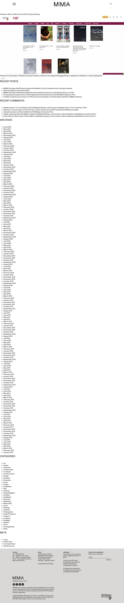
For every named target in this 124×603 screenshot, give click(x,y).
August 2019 (7, 264)
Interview (6, 499)
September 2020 (9, 237)
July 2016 (6, 338)
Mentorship (7, 503)
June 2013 (7, 416)
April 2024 (7, 163)
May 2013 (6, 419)
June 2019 (7, 266)
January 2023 (8, 188)
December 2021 (9, 211)
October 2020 (8, 235)
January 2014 (8, 402)
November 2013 (9, 406)
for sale (90, 76)
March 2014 (7, 397)
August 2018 (7, 285)
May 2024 (7, 161)
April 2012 (7, 446)
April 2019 (7, 268)
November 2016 (9, 330)
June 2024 (7, 159)
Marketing (7, 501)
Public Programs (9, 514)
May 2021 (6, 226)
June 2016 (7, 340)
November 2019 (9, 258)
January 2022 (8, 209)
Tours (5, 524)
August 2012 (7, 438)
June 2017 (7, 315)
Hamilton (36, 76)
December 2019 (9, 256)
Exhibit (5, 484)
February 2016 (8, 349)
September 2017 (9, 309)
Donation (6, 478)
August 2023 (8, 173)
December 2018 (9, 277)
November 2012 (9, 431)
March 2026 (7, 133)
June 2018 (7, 290)
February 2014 (8, 399)
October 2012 (8, 433)
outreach (6, 510)
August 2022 (8, 197)
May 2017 (6, 317)
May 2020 (7, 245)
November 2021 (9, 213)
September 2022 (9, 194)
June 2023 (7, 178)
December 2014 (9, 378)
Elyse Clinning (34, 14)
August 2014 (7, 387)
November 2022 (9, 190)
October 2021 (8, 216)
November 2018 (9, 279)
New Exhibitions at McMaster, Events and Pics (36, 112)
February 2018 (8, 298)
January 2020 (8, 254)
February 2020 (8, 252)
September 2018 (9, 283)
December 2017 (9, 302)
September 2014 (9, 385)
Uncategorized (52, 76)
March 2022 (7, 205)
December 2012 (9, 429)
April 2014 (6, 395)
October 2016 (8, 332)
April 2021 (7, 228)
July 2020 (7, 241)
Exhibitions (22, 76)
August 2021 (7, 220)
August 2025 (8, 137)
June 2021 (7, 224)
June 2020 (7, 243)
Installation (7, 497)
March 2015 (7, 372)
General (29, 76)
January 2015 (8, 376)
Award (5, 465)
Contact (24, 599)
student (6, 522)
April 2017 (6, 319)
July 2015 (6, 364)
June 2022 (7, 199)
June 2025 (7, 142)
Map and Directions (19, 560)
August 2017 (7, 311)
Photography (8, 512)
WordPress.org (8, 546)
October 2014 (8, 383)
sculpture (6, 518)
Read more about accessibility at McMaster (72, 571)
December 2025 (9, 135)
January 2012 (8, 452)
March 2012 (7, 448)
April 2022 (7, 203)
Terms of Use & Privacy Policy (37, 599)
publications (97, 76)
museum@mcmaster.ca (24, 559)
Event (5, 482)
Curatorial (7, 472)
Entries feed (7, 542)
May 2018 (6, 292)
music (5, 505)
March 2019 (7, 271)
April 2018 (7, 294)
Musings (6, 508)
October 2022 (8, 192)
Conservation (8, 469)
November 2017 (9, 304)
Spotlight (6, 520)
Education (13, 76)
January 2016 (8, 351)
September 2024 (9, 152)
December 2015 (9, 353)
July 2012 (6, 440)
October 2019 (8, 260)
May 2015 (6, 368)
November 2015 (9, 355)
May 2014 (6, 393)
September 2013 (9, 410)
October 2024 (8, 150)
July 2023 (6, 175)
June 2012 (7, 442)
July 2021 (6, 222)
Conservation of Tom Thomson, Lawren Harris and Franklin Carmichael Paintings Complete (45, 110)
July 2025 (6, 139)
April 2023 (7, 182)
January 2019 (8, 275)
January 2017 (8, 325)
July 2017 (6, 313)
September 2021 (9, 218)
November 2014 (9, 380)
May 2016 (6, 342)
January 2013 (8, 427)
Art (8, 76)
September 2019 (9, 262)
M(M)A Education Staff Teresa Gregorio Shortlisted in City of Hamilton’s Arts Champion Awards (37, 88)
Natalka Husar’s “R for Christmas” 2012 (73, 108)
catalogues (74, 76)
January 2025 (8, 148)
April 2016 (7, 345)
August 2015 (7, 361)
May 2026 (7, 129)
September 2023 (9, 171)
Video (5, 529)
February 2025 (8, 146)
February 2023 (8, 186)
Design (6, 476)
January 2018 (8, 300)
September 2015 (9, 359)
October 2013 (8, 408)
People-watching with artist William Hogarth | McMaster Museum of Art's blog (31, 114)
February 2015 (8, 374)
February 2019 (8, 273)
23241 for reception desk (23, 557)
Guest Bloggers (9, 493)
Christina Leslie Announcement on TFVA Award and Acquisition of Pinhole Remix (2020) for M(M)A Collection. (42, 97)
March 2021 (7, 230)
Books (66, 76)
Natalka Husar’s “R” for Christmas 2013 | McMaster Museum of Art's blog (29, 108)
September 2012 (9, 435)
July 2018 (6, 287)
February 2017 (8, 323)
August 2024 (8, 154)
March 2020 (7, 249)
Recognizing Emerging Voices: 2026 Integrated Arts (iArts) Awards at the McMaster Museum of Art (39, 95)
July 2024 (6, 156)
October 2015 (8, 357)
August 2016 (7, 336)
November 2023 (9, 167)
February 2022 (8, 207)
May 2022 (7, 201)
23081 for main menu (22, 556)
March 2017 (7, 321)
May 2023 (7, 180)
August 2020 (8, 239)
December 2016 (9, 328)
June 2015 (7, 366)
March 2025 (7, 144)
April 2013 (7, 421)
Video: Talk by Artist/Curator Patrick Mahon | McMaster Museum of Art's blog (31, 116)
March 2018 (7, 296)
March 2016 (7, 347)
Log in (5, 539)
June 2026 (7, 127)
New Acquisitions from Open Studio (16, 90)
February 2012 (8, 450)
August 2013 (7, 412)
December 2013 (9, 404)
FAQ (5, 489)
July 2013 (6, 414)
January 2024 (8, 165)
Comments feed (9, 544)
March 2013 (7, 423)
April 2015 (7, 370)
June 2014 (7, 391)
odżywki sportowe (10, 112)
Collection (7, 467)
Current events (8, 474)
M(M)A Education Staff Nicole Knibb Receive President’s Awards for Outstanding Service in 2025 (38, 92)
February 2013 (8, 425)
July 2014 (6, 389)
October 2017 (8, 306)
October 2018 (8, 281)
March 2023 (7, 184)
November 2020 (9, 232)
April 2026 (7, 131)
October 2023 (8, 169)
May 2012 (6, 444)
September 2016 (9, 334)
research (43, 76)
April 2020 (7, 247)
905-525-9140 (20, 554)
